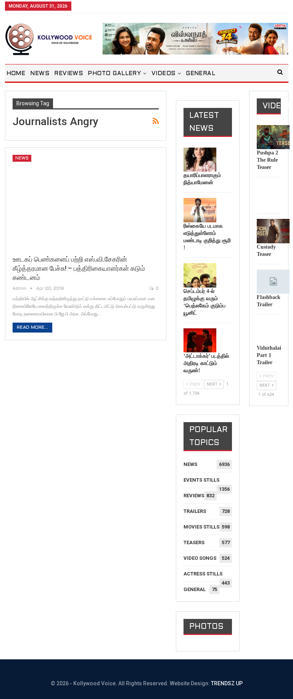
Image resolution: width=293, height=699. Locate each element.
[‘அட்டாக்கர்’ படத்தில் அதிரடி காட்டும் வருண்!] (200, 340)
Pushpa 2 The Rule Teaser (267, 160)
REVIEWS (68, 73)
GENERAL (200, 73)
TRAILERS (195, 511)
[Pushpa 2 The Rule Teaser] (273, 137)
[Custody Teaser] (273, 231)
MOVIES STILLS (201, 527)
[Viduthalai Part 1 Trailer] (273, 332)
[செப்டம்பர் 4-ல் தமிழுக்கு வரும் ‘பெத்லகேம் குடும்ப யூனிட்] (200, 275)
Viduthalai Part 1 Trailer (269, 355)
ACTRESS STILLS (203, 574)
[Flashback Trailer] (273, 282)
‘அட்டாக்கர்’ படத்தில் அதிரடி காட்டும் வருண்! (206, 363)
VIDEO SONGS (200, 558)
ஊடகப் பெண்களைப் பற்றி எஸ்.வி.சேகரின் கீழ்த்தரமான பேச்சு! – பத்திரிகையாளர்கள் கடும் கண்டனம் (79, 268)
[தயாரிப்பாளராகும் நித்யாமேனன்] (200, 160)
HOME (16, 73)
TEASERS (194, 542)
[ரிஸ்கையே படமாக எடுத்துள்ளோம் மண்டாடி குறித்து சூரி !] (200, 210)
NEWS (39, 73)
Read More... (32, 327)
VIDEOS (163, 73)
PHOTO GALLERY (114, 73)
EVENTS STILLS (201, 480)
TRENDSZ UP (227, 683)
